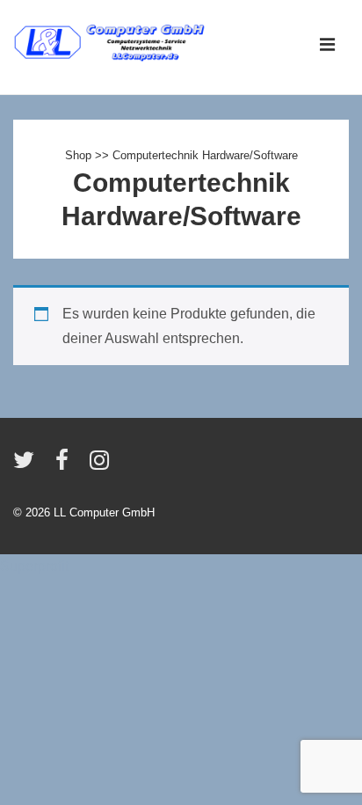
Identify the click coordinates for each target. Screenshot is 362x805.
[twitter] (27, 465)
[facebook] (65, 465)
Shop (78, 155)
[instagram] (101, 465)
